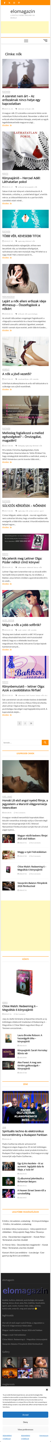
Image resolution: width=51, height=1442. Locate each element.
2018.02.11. (8, 314)
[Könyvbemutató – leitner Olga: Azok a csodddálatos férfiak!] (25, 667)
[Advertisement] (25, 926)
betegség (21, 446)
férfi (27, 695)
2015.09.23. (8, 695)
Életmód (6, 91)
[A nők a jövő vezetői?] (25, 351)
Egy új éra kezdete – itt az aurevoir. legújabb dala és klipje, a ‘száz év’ (31, 1166)
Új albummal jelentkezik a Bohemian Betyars (31, 1180)
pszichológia (32, 314)
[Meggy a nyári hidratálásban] (8, 854)
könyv (36, 567)
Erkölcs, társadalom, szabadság (17, 1224)
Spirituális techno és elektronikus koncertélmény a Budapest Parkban (24, 1133)
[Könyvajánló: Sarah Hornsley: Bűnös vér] (8, 1053)
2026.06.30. (8, 1139)
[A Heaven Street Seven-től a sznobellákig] (8, 1193)
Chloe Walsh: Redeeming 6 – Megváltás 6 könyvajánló (32, 868)
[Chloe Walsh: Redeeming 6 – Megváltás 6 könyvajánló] (8, 869)
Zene (4, 1127)
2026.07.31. (23, 843)
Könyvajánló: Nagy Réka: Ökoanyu (28, 1232)
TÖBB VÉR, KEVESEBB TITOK (21, 236)
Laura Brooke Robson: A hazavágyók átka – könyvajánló (30, 1038)
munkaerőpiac (23, 379)
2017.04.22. (8, 379)
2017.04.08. (8, 446)
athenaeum (22, 567)
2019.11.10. (8, 109)
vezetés (35, 379)
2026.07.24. (23, 874)
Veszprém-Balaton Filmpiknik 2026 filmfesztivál (32, 885)
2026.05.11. (23, 1186)
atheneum (22, 695)
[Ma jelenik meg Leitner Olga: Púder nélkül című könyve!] (25, 542)
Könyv (5, 173)
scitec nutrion (34, 511)
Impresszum (43, 1435)
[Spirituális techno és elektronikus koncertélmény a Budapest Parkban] (25, 1107)
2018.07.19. (8, 241)
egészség (21, 241)
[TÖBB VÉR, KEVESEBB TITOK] (25, 219)
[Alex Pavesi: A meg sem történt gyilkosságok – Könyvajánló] (8, 1065)
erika (4, 1237)
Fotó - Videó (7, 796)
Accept (25, 1414)
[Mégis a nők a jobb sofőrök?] (25, 603)
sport (42, 511)
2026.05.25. (23, 1174)
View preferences (25, 1429)
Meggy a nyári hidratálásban (32, 851)
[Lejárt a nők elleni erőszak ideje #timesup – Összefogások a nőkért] (25, 278)
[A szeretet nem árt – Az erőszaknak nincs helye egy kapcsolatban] (25, 73)
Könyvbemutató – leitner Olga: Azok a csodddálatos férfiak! (23, 688)
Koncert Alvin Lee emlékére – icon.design (20, 1252)
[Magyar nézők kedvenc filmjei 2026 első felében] (8, 838)
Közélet (6, 369)
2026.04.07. (23, 1197)
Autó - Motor (8, 620)
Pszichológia (8, 297)
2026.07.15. (23, 890)
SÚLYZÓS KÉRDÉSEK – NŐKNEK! (24, 506)
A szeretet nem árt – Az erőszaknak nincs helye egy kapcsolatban (21, 100)
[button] (47, 1389)
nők (32, 109)
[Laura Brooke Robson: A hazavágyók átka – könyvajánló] (8, 1038)
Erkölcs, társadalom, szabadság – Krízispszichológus (25, 1221)
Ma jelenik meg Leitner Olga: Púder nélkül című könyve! (22, 560)
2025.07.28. (23, 1073)
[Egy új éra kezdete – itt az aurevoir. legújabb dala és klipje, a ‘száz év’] (8, 1166)
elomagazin (22, 11)
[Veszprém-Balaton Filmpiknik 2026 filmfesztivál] (8, 886)
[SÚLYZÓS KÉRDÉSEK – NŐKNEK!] (25, 483)
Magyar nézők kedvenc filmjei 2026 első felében (32, 837)
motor (24, 630)
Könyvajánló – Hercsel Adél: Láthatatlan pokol (21, 180)
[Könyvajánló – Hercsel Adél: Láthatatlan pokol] (25, 151)
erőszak (28, 109)
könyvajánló (29, 187)
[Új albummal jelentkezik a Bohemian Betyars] (8, 1181)
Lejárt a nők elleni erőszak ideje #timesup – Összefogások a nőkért (24, 305)
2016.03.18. (8, 630)
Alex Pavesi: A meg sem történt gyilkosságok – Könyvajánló (29, 1065)
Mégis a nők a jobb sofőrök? (21, 625)
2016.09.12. (8, 567)
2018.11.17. (8, 187)
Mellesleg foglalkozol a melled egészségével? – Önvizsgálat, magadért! (23, 436)
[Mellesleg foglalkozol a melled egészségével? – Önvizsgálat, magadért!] (25, 410)
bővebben (10, 125)
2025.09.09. (23, 1057)
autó (20, 630)
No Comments (20, 813)
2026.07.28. (23, 856)
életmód (21, 109)
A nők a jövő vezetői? (16, 374)
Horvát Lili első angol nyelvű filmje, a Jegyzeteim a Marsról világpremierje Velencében (25, 804)
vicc (45, 695)
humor (32, 695)
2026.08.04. (8, 813)
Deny (25, 1422)
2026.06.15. (23, 1045)
